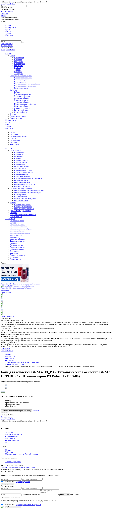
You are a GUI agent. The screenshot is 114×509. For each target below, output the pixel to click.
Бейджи (17, 92)
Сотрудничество (11, 436)
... (6, 38)
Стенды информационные (20, 233)
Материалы (14, 253)
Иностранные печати (22, 176)
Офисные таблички (21, 100)
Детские (17, 70)
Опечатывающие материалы (25, 86)
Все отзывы (5, 349)
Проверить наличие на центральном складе (16, 411)
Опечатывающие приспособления (27, 84)
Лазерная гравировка (18, 116)
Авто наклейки (15, 259)
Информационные (17, 249)
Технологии (14, 251)
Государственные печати (23, 172)
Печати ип (18, 60)
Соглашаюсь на (17, 482)
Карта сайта (14, 144)
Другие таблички (20, 112)
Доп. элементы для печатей (20, 211)
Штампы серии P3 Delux (14, 364)
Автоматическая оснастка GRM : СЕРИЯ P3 (22, 362)
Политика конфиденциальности (13, 467)
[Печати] (2, 294)
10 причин (14, 134)
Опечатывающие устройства (21, 76)
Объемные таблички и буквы (21, 229)
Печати (12, 56)
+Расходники (10, 356)
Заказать (36, 411)
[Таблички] (2, 296)
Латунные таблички (22, 106)
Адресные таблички (22, 98)
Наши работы (10, 27)
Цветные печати (20, 162)
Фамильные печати (21, 166)
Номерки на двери (17, 221)
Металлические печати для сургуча (27, 192)
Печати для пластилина (23, 78)
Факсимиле (18, 156)
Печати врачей (19, 64)
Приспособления (20, 197)
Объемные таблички (22, 96)
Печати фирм (19, 58)
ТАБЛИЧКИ (10, 219)
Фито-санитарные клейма (24, 209)
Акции (12, 132)
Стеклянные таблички (22, 94)
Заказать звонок (7, 12)
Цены (7, 29)
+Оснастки (9, 358)
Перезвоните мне (7, 484)
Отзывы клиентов (12, 440)
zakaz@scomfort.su (8, 4)
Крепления (14, 257)
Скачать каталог (16, 118)
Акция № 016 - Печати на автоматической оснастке (20, 284)
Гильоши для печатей (22, 186)
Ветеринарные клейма (22, 205)
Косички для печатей (22, 182)
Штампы (17, 158)
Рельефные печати (21, 88)
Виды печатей (15, 150)
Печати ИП (18, 154)
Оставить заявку (4, 15)
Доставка (8, 34)
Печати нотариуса (21, 174)
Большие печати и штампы (24, 184)
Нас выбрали (15, 140)
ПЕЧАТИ (9, 148)
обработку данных (23, 482)
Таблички (13, 90)
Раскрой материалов (17, 255)
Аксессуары (18, 74)
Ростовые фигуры (16, 245)
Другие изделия (16, 235)
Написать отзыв (7, 351)
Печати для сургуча (21, 80)
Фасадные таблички (22, 102)
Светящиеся (14, 237)
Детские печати (20, 168)
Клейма (13, 203)
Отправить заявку (14, 507)
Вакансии (13, 142)
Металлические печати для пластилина (29, 190)
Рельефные (18, 62)
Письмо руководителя (18, 136)
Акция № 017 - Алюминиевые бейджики (16, 288)
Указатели (13, 243)
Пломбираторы (20, 82)
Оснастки (18, 72)
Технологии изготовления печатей (23, 215)
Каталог (8, 25)
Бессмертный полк (21, 110)
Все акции (5, 290)
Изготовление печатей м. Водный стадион (21, 454)
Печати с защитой (21, 160)
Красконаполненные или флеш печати (29, 178)
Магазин (8, 31)
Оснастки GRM (11, 360)
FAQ (7, 442)
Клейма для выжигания (23, 207)
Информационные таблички (25, 104)
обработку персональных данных (28, 505)
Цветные (17, 68)
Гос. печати (18, 66)
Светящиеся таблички (22, 108)
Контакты (9, 36)
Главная (8, 354)
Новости (13, 138)
